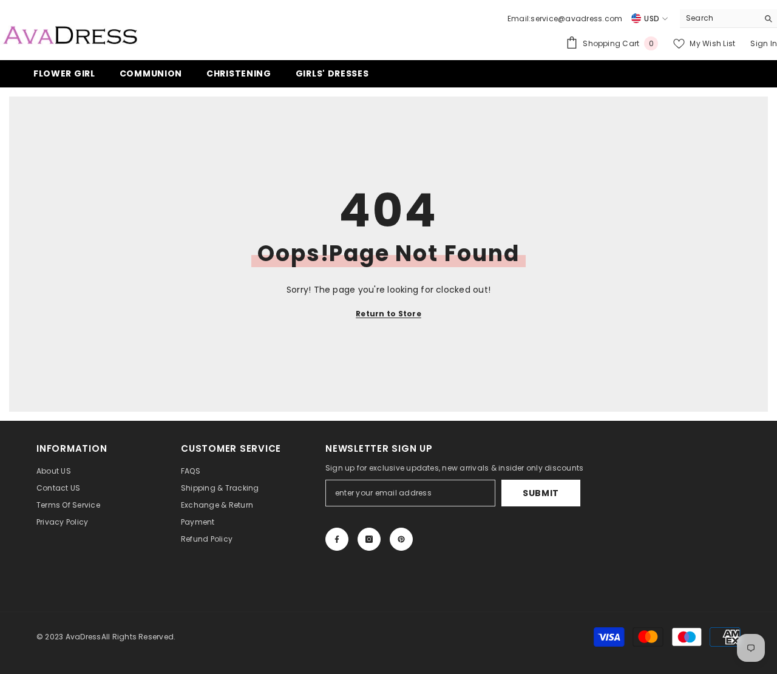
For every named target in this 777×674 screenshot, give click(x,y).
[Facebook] (336, 539)
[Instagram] (369, 539)
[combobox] (719, 18)
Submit (541, 493)
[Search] (728, 18)
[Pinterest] (401, 539)
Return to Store (388, 313)
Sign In (763, 43)
